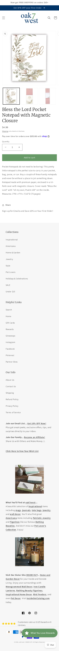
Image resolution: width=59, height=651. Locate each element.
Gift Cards (10, 322)
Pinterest (10, 355)
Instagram (10, 342)
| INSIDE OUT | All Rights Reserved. (35, 642)
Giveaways (10, 335)
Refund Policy (12, 399)
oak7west (21, 642)
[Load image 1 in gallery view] (11, 96)
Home (8, 316)
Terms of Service (13, 412)
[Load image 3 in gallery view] (47, 96)
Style (8, 265)
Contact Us (11, 386)
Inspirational (12, 239)
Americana (10, 246)
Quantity (5, 141)
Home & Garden (13, 252)
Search (9, 309)
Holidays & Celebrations (17, 278)
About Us (10, 380)
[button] (3, 18)
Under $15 (10, 291)
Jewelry (9, 259)
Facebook (10, 349)
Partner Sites (12, 361)
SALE (8, 285)
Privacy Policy (12, 406)
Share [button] (8, 205)
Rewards (10, 329)
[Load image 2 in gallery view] (29, 96)
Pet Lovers (10, 272)
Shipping (5, 131)
